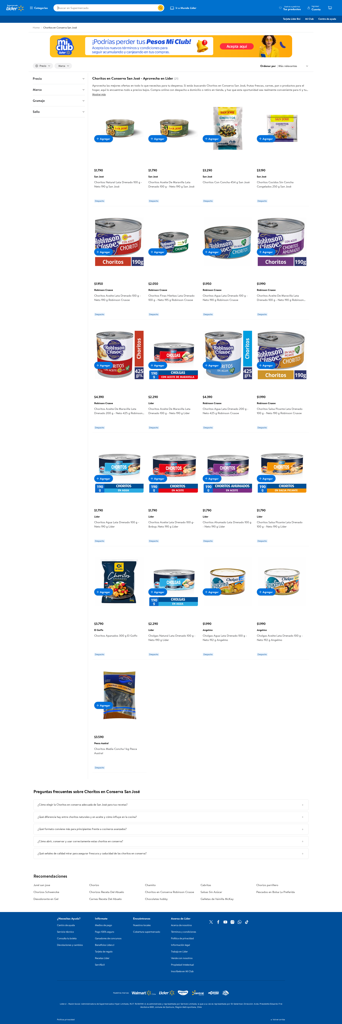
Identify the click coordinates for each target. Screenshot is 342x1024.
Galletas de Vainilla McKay (217, 899)
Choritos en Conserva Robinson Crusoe (169, 892)
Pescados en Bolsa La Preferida (275, 892)
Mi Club (309, 19)
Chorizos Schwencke (46, 892)
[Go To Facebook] (218, 922)
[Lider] (171, 46)
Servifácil (100, 964)
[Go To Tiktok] (247, 922)
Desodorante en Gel (45, 899)
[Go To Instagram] (232, 922)
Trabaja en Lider (179, 951)
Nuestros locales (142, 925)
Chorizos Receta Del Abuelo (106, 892)
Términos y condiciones (183, 932)
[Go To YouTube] (225, 922)
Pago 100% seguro (104, 932)
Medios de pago (103, 925)
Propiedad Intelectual (182, 964)
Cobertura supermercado (146, 932)
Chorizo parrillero (267, 885)
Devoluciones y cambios (70, 945)
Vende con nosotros (182, 958)
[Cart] (331, 8)
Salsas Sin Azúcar (211, 892)
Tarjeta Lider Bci (291, 19)
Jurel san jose (41, 885)
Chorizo (94, 885)
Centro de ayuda (327, 19)
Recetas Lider (102, 958)
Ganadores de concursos (108, 938)
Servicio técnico (65, 932)
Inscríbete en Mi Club (182, 971)
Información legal (180, 945)
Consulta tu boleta (67, 938)
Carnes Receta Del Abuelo (105, 899)
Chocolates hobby (156, 899)
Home (36, 27)
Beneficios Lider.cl (104, 945)
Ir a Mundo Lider (186, 8)
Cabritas (206, 885)
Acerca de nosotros (181, 925)
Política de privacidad (182, 938)
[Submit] (161, 8)
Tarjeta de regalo (104, 951)
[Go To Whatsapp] (239, 922)
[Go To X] (211, 922)
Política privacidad (66, 1019)
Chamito (150, 885)
